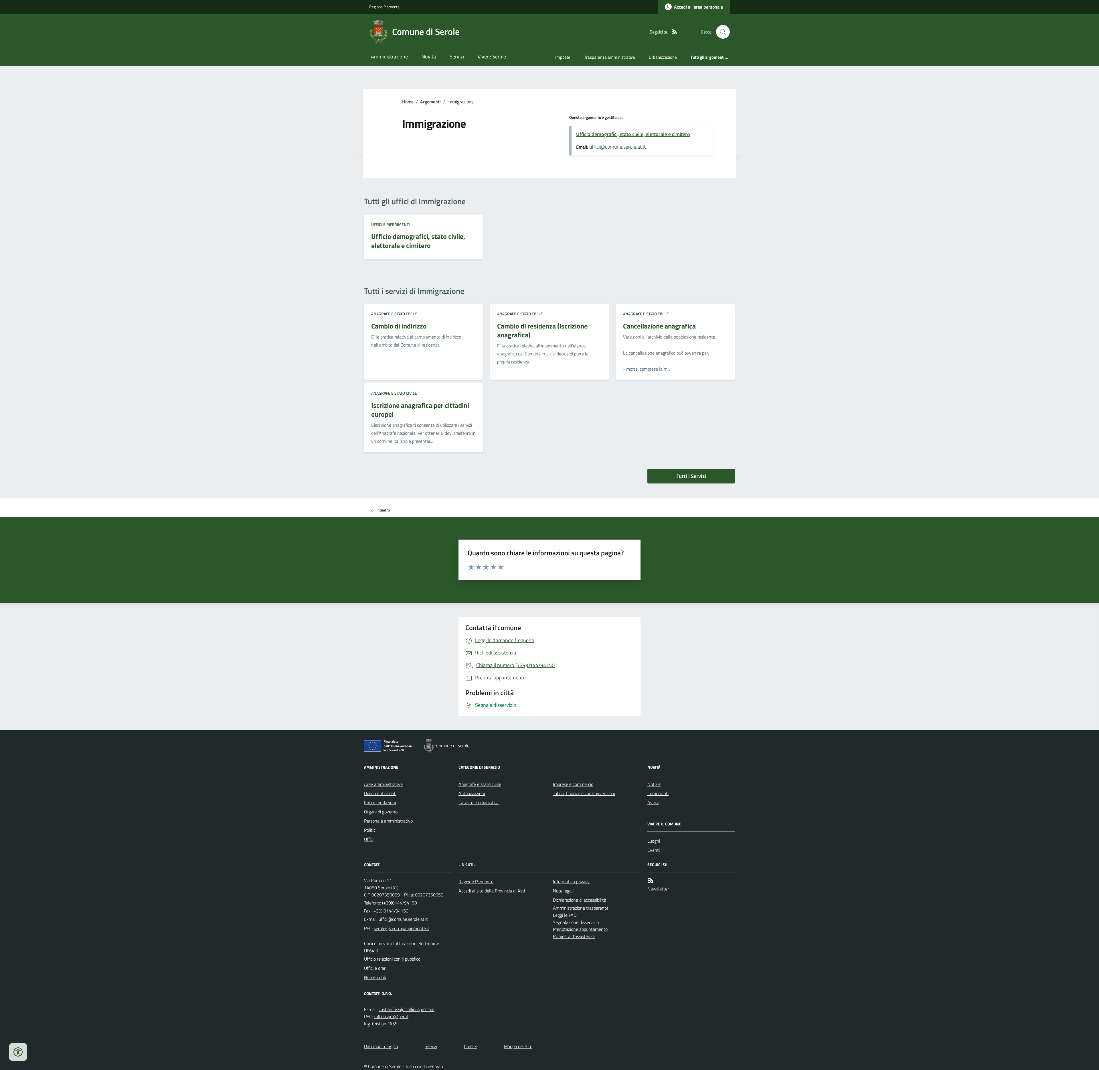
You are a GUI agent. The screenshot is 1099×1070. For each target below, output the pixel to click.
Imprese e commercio (573, 784)
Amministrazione (389, 56)
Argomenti (430, 101)
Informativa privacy (571, 881)
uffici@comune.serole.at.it (617, 147)
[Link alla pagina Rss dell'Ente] (650, 880)
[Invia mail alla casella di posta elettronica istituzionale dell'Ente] (403, 919)
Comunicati (658, 793)
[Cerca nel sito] (720, 32)
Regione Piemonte (384, 7)
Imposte (562, 57)
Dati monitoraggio (381, 1046)
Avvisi (653, 802)
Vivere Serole (492, 56)
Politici (370, 830)
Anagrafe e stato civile (394, 314)
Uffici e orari (375, 968)
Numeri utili (375, 977)
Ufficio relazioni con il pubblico (392, 958)
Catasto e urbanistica (478, 802)
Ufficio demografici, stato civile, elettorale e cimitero (633, 134)
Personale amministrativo (388, 820)
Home (408, 101)
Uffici (368, 839)
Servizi (457, 56)
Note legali (563, 890)
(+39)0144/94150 (399, 902)
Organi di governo (381, 811)
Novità (429, 56)
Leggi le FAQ (565, 915)
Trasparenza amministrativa (609, 57)
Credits (470, 1046)
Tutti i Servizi (691, 476)
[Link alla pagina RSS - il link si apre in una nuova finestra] (674, 32)
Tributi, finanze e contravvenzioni (584, 793)
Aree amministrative (383, 784)
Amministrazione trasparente (580, 907)
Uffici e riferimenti (390, 224)
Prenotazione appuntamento (580, 929)
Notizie (654, 784)
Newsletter (658, 888)
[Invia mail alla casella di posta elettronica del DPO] (406, 1009)
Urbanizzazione (663, 57)
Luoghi (653, 840)
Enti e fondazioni (380, 802)
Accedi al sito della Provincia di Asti (491, 890)
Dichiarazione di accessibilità (579, 899)
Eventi (653, 850)
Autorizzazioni (471, 793)
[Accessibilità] (18, 1052)
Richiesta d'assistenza (574, 936)
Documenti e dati (380, 793)
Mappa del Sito (518, 1046)
